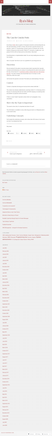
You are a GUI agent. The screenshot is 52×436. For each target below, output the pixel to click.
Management (38, 235)
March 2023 (5, 279)
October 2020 (5, 313)
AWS (4, 235)
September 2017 (6, 353)
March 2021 (5, 307)
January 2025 (5, 260)
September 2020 (6, 316)
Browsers (14, 235)
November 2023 (6, 266)
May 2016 (5, 394)
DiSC (14, 45)
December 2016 (6, 378)
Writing (9, 33)
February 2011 (6, 409)
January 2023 (5, 282)
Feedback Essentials (7, 224)
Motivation (5, 237)
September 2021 (6, 304)
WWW (32, 239)
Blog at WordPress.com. (7, 432)
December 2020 (6, 310)
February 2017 (6, 372)
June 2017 (5, 363)
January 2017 (5, 375)
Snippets (34, 237)
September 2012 (6, 403)
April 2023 (5, 276)
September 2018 (6, 335)
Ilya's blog (26, 20)
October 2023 (5, 269)
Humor (33, 235)
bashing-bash (8, 235)
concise (10, 141)
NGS (9, 237)
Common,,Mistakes (7, 199)
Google (29, 235)
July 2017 (5, 360)
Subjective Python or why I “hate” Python (11, 212)
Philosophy (13, 237)
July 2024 (5, 263)
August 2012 (5, 406)
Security (29, 237)
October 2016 (5, 381)
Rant (26, 237)
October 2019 (5, 328)
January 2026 (5, 254)
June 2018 (5, 341)
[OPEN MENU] (1, 1)
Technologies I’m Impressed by (9, 209)
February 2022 (6, 294)
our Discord (37, 172)
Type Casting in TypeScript (8, 221)
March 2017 (5, 369)
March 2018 (5, 347)
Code (17, 235)
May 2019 (5, 332)
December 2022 (6, 285)
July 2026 (5, 248)
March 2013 (5, 400)
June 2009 (5, 425)
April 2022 (5, 288)
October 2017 (5, 350)
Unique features (23, 239)
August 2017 (5, 356)
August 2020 (5, 319)
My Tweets (5, 182)
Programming (20, 237)
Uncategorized (16, 239)
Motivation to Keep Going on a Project (10, 215)
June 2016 (5, 391)
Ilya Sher (19, 40)
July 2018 (5, 338)
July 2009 (5, 422)
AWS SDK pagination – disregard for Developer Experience (15, 227)
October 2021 (5, 300)
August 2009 (5, 419)
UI (12, 239)
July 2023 (5, 272)
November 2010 (6, 412)
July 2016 (5, 388)
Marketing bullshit (45, 235)
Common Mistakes (23, 235)
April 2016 (5, 397)
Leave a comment (28, 40)
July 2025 (5, 257)
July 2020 (5, 322)
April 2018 (5, 344)
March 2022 (5, 291)
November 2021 (6, 297)
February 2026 (6, 251)
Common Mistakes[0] (7, 202)
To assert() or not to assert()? (9, 205)
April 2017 (5, 366)
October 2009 (5, 416)
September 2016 (6, 384)
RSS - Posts (6, 189)
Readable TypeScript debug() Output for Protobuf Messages (15, 218)
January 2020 (5, 325)
